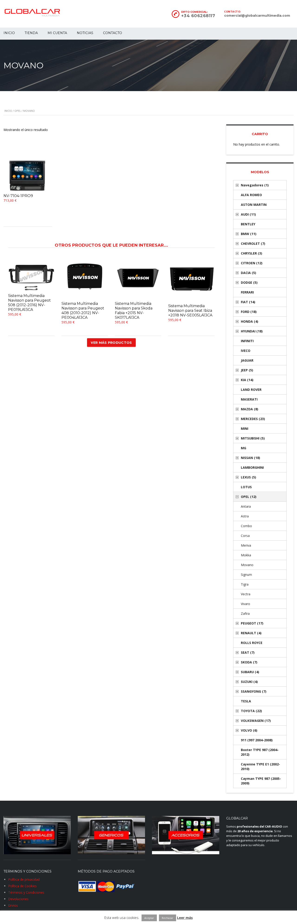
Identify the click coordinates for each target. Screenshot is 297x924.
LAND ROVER (251, 389)
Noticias (85, 33)
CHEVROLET (253, 243)
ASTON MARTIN (254, 204)
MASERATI (249, 399)
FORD (249, 311)
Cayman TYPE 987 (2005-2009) (261, 780)
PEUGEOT (252, 623)
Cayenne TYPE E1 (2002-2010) (260, 766)
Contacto (112, 33)
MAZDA (249, 409)
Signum (246, 574)
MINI (244, 428)
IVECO (245, 350)
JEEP (247, 370)
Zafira (245, 613)
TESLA (246, 701)
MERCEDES (253, 419)
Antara (246, 506)
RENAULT (251, 633)
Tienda (31, 33)
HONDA (249, 321)
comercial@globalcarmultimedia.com (257, 15)
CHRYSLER (251, 253)
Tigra (245, 584)
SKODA (249, 662)
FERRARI (247, 292)
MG (243, 448)
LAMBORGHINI (252, 467)
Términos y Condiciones (26, 892)
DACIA (248, 273)
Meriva (246, 545)
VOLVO (249, 730)
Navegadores (255, 185)
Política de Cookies (22, 886)
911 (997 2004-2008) (257, 740)
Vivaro (245, 604)
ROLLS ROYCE (251, 642)
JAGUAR (247, 360)
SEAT (248, 652)
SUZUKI (249, 681)
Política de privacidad (24, 879)
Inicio (8, 110)
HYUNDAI (252, 331)
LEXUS (248, 477)
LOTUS (246, 487)
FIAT (248, 302)
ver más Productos (111, 343)
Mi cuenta (57, 33)
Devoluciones (18, 899)
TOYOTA (251, 711)
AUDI (248, 214)
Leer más (185, 917)
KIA (247, 380)
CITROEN (251, 263)
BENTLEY (248, 224)
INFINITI (247, 341)
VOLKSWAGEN (256, 720)
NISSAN (250, 458)
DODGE (249, 282)
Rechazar (167, 918)
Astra (245, 516)
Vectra (245, 594)
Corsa (245, 535)
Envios (13, 905)
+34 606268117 (198, 15)
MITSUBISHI (253, 438)
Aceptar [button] (149, 918)
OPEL (17, 110)
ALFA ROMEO (251, 195)
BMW (248, 234)
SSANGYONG (253, 691)
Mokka (246, 555)
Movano (247, 565)
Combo (246, 526)
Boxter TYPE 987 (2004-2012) (260, 752)
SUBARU (250, 672)
